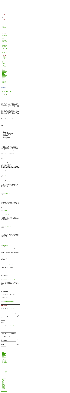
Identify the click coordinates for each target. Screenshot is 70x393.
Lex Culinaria (35, 6)
